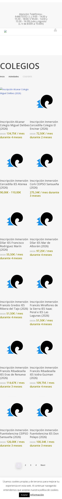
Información (37, 494)
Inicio (2, 76)
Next (43, 465)
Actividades (14, 76)
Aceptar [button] (24, 494)
